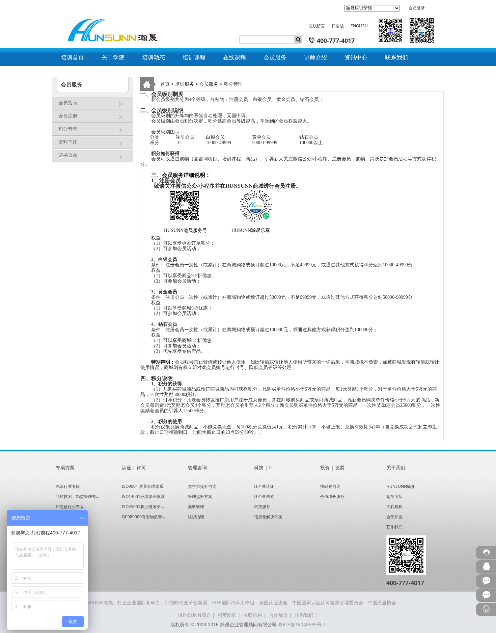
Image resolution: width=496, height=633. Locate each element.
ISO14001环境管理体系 (143, 496)
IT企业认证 (264, 486)
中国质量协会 (382, 602)
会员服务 (208, 84)
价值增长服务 (332, 496)
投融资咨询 (330, 486)
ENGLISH (359, 26)
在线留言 (317, 26)
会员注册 (67, 115)
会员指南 (67, 102)
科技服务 (262, 506)
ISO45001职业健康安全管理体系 (151, 506)
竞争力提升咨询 (202, 486)
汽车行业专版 (68, 486)
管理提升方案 (200, 496)
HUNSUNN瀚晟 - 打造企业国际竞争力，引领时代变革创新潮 (143, 602)
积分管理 (67, 129)
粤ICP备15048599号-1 (302, 624)
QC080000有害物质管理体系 (148, 517)
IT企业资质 (264, 496)
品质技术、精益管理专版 (78, 496)
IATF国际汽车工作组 (233, 602)
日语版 (338, 26)
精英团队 (394, 496)
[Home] (109, 25)
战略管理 (196, 506)
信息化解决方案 (268, 517)
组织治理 (196, 517)
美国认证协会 (273, 602)
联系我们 (394, 527)
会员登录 (417, 8)
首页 (165, 84)
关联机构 (394, 506)
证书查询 (67, 155)
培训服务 (184, 84)
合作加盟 (394, 517)
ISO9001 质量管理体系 (142, 486)
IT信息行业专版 (70, 506)
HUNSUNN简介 (400, 486)
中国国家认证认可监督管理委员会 (327, 602)
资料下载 (67, 142)
